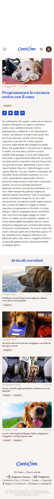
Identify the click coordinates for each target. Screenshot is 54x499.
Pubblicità (43, 477)
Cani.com (27, 48)
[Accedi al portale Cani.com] (49, 49)
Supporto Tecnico (21, 477)
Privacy (26, 480)
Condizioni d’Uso (10, 480)
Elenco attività (33, 472)
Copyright (47, 480)
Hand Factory (33, 495)
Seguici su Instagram (40, 483)
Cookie (35, 480)
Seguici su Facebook (15, 483)
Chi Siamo (19, 472)
